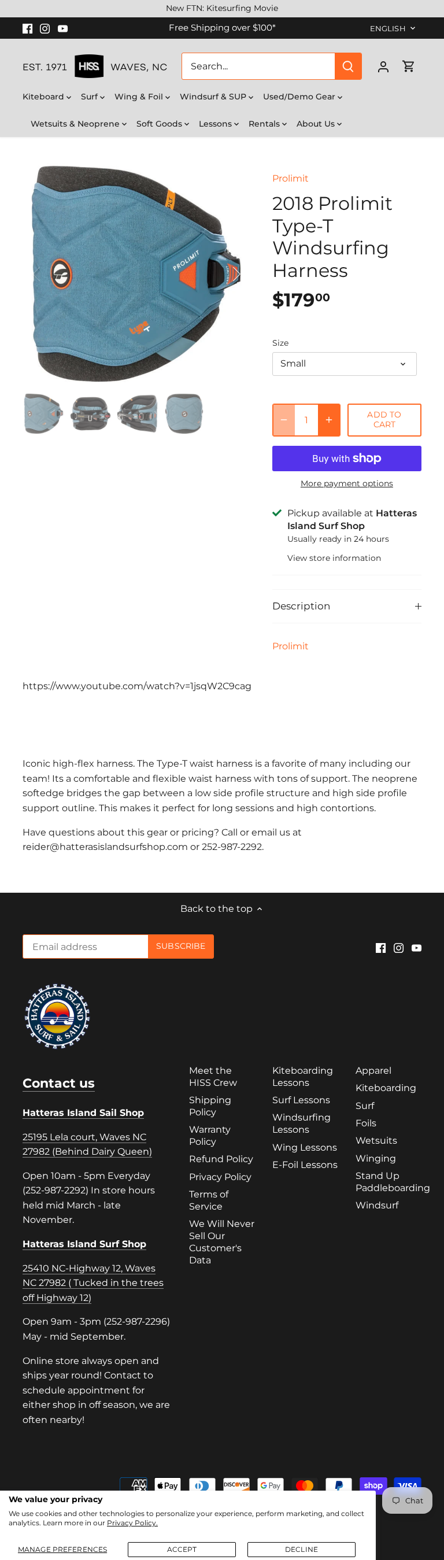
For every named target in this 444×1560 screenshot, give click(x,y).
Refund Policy (221, 1159)
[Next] (221, 274)
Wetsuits (376, 1140)
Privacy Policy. (132, 1522)
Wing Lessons (304, 1147)
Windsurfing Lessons (301, 1123)
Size (280, 343)
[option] (136, 274)
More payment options (347, 483)
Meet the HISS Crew (213, 1076)
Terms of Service (208, 1200)
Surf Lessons (301, 1100)
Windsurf (377, 1205)
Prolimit (290, 178)
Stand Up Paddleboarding (393, 1181)
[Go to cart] (409, 66)
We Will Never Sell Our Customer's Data (221, 1241)
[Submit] (348, 66)
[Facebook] (27, 27)
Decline (301, 1549)
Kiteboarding (386, 1087)
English (388, 28)
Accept (182, 1549)
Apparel (373, 1070)
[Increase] (329, 420)
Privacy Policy (220, 1176)
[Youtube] (63, 27)
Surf (365, 1105)
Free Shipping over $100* (222, 27)
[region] (222, 8)
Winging (376, 1158)
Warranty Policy (210, 1135)
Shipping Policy (210, 1106)
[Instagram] (45, 27)
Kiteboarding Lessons (302, 1076)
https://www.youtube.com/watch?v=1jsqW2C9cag (137, 686)
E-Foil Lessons (305, 1164)
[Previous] (51, 274)
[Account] (383, 66)
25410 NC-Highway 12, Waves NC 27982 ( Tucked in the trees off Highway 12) (93, 1283)
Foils (366, 1123)
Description (301, 606)
